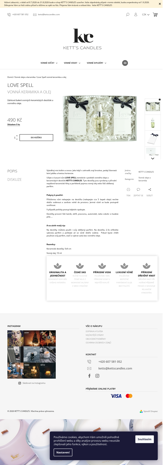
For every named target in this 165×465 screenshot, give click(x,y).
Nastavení (63, 452)
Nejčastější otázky (95, 335)
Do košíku (36, 137)
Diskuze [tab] (14, 179)
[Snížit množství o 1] (17, 139)
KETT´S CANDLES (146, 171)
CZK (144, 14)
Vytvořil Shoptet (151, 411)
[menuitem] (49, 63)
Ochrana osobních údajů (98, 343)
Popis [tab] (12, 171)
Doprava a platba (94, 331)
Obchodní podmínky (96, 339)
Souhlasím (144, 439)
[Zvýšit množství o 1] (17, 136)
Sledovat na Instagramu (34, 383)
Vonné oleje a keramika (145, 179)
